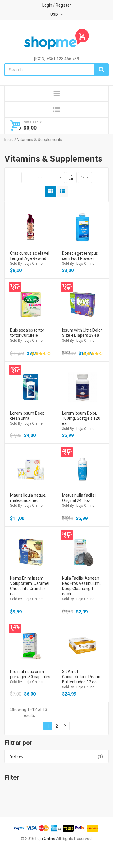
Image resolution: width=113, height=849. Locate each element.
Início (9, 139)
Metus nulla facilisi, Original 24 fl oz (79, 498)
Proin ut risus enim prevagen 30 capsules (30, 674)
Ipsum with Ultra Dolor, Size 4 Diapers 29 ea (82, 333)
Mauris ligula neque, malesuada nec (28, 498)
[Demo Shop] (56, 39)
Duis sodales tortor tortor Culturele (27, 333)
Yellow (16, 756)
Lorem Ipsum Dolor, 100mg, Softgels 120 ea (81, 418)
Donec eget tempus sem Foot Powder (80, 256)
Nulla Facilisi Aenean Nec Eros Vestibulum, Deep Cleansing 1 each (81, 586)
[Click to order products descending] (71, 177)
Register (63, 5)
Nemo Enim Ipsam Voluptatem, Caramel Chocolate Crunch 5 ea (29, 586)
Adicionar (30, 235)
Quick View (30, 219)
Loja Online (45, 838)
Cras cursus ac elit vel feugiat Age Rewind (29, 256)
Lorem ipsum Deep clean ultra (27, 416)
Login (47, 5)
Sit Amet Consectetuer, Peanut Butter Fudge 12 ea (82, 676)
